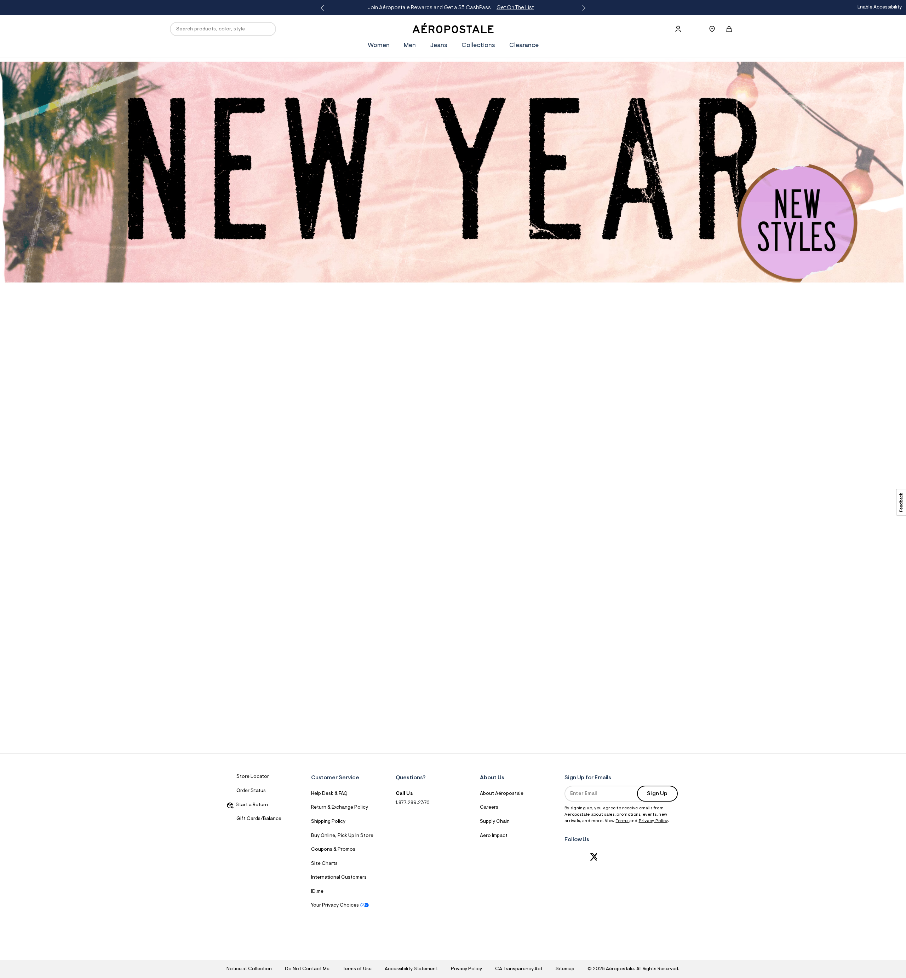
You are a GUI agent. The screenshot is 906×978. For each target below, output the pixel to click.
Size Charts (324, 863)
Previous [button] (323, 8)
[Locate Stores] (712, 29)
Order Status (251, 790)
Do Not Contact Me (307, 969)
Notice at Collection (249, 969)
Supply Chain (495, 821)
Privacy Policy (653, 821)
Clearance (524, 45)
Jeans (438, 45)
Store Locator (252, 776)
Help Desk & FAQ (329, 793)
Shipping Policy (328, 821)
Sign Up (657, 794)
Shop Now (510, 8)
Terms (623, 821)
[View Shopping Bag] (729, 29)
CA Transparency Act (519, 969)
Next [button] (582, 8)
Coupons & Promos (333, 849)
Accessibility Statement (411, 969)
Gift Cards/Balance (258, 818)
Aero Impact (494, 835)
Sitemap (565, 969)
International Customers (339, 877)
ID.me (317, 891)
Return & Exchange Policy (339, 807)
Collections (478, 45)
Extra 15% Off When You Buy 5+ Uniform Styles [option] (451, 8)
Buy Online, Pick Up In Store (342, 835)
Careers (489, 807)
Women (379, 45)
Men (410, 45)
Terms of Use (357, 969)
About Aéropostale (501, 793)
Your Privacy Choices (335, 905)
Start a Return (251, 805)
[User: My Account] (678, 29)
